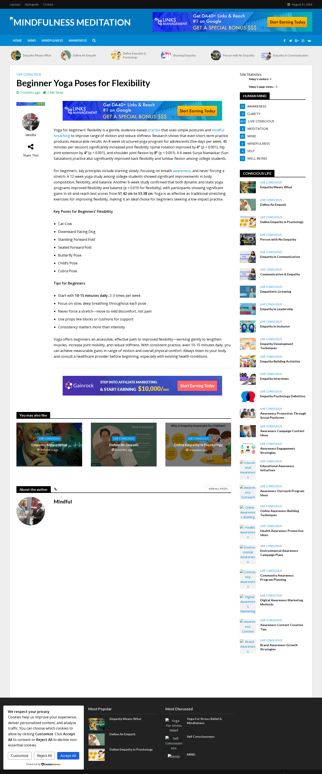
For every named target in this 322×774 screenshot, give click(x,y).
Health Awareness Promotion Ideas (282, 533)
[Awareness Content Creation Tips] (248, 626)
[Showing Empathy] (166, 55)
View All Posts (218, 488)
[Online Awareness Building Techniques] (248, 512)
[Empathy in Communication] (266, 55)
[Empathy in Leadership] (248, 308)
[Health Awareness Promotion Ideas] (248, 531)
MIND (32, 40)
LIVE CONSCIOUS (28, 74)
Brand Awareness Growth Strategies (279, 647)
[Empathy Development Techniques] (248, 343)
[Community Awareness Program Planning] (248, 579)
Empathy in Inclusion (275, 326)
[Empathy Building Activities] (248, 361)
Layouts (15, 4)
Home (17, 40)
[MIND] (174, 756)
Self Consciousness (201, 736)
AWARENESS (78, 40)
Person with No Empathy (239, 55)
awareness (182, 170)
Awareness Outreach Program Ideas (282, 493)
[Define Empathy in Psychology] (116, 55)
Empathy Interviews (274, 378)
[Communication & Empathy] (248, 274)
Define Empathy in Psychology (134, 55)
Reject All (44, 755)
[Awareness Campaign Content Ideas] (248, 430)
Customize (19, 755)
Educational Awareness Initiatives (277, 468)
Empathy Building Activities (280, 361)
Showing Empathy (184, 55)
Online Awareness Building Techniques (279, 513)
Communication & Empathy (280, 274)
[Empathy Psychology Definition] (248, 396)
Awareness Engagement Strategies (277, 450)
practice (153, 130)
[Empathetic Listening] (248, 291)
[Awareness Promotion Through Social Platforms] (248, 413)
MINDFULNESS (52, 40)
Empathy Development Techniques (276, 346)
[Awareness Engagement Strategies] (248, 448)
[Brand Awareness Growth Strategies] (248, 646)
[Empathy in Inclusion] (248, 326)
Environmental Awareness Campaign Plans (279, 553)
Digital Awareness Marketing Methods (281, 602)
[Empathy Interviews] (248, 378)
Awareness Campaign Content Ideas (282, 433)
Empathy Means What (37, 55)
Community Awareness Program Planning (277, 577)
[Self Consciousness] (173, 743)
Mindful (30, 135)
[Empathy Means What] (16, 55)
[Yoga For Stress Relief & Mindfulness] (173, 725)
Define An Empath (84, 55)
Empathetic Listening (275, 291)
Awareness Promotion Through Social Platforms (283, 415)
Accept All (68, 755)
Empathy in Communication (290, 55)
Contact (48, 4)
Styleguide (32, 4)
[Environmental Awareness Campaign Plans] (248, 554)
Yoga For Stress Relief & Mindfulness (204, 721)
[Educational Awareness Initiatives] (248, 469)
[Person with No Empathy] (216, 55)
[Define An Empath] (66, 55)
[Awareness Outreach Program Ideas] (248, 492)
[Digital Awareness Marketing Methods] (248, 603)
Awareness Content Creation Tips (281, 627)
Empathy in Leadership (276, 309)
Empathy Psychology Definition (282, 396)
